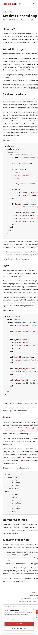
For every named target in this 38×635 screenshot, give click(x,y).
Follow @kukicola (20, 628)
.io (10, 3)
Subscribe (19, 624)
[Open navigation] (33, 4)
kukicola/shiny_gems (16, 581)
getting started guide (27, 273)
